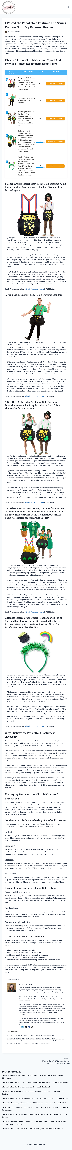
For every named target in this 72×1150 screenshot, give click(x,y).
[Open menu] (68, 7)
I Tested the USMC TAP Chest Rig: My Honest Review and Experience (29, 1044)
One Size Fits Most (29, 627)
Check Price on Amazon (55, 83)
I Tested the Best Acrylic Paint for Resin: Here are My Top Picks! (26, 1087)
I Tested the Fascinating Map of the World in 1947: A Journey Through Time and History (35, 1098)
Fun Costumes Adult (18, 295)
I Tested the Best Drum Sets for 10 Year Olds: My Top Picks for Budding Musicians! (32, 1129)
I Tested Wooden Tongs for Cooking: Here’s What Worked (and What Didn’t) (32, 1038)
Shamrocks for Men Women (20, 408)
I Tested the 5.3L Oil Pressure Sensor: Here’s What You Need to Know (56, 1060)
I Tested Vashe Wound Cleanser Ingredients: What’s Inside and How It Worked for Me (34, 1041)
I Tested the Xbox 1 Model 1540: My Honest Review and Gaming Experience (31, 1035)
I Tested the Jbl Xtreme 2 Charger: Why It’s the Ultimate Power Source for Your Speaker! (35, 1082)
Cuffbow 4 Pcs (15, 508)
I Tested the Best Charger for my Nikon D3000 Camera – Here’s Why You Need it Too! (34, 1103)
